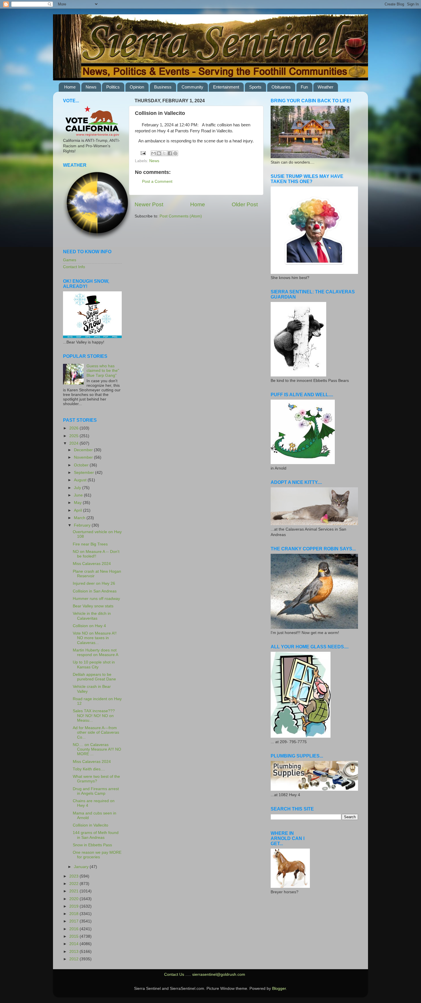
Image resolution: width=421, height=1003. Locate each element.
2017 (74, 921)
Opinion (137, 87)
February (83, 525)
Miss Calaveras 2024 (92, 564)
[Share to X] (164, 153)
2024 (74, 443)
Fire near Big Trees (90, 544)
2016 (74, 929)
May (78, 502)
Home (70, 87)
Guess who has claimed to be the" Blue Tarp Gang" (102, 370)
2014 (74, 944)
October (82, 465)
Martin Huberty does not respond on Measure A (95, 652)
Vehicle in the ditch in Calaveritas (92, 615)
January (82, 867)
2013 (74, 951)
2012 (74, 959)
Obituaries (281, 87)
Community (192, 87)
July (78, 488)
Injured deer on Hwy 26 (94, 583)
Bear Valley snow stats (93, 606)
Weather (325, 87)
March (80, 518)
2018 (74, 914)
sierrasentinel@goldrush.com (218, 974)
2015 (74, 936)
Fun (304, 87)
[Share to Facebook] (170, 153)
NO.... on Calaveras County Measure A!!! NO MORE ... (97, 749)
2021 (74, 891)
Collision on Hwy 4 (89, 626)
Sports (255, 87)
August (81, 480)
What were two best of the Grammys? (96, 778)
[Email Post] (143, 153)
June (79, 495)
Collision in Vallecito (90, 825)
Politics (113, 87)
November (84, 457)
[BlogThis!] (159, 153)
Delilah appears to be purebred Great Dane (94, 676)
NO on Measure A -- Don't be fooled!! (96, 553)
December (84, 450)
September (84, 472)
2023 (74, 876)
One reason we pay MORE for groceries (97, 854)
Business (163, 87)
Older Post (245, 204)
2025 (74, 436)
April (78, 510)
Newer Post (149, 204)
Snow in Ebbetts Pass (92, 845)
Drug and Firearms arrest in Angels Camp (96, 791)
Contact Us (174, 974)
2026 (74, 428)
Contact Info (74, 267)
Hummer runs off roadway (96, 598)
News (91, 87)
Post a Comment (157, 181)
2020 (74, 899)
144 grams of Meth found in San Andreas (96, 835)
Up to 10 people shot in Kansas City (94, 664)
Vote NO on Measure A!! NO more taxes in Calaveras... (95, 638)
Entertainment (226, 87)
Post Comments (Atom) (181, 216)
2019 (74, 906)
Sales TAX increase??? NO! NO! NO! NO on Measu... (94, 715)
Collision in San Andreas (95, 591)
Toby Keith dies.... (89, 769)
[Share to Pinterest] (175, 153)
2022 (74, 884)
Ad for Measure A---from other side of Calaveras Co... (96, 732)
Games (69, 260)
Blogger (279, 988)
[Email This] (153, 153)
